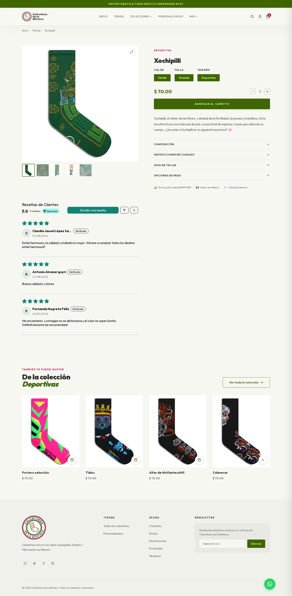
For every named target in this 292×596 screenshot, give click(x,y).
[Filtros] (124, 210)
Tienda (119, 16)
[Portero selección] (50, 431)
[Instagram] (25, 563)
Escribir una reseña (93, 210)
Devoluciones (157, 541)
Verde (162, 78)
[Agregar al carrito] (72, 460)
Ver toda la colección (244, 382)
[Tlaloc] (114, 431)
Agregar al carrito (212, 103)
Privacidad (155, 548)
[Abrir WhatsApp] (269, 584)
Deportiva (209, 78)
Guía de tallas (165, 165)
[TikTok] (34, 563)
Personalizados (171, 16)
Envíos (153, 533)
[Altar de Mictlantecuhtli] (177, 431)
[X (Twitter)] (52, 563)
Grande (184, 78)
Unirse (256, 543)
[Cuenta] (260, 16)
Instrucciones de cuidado (174, 154)
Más (192, 16)
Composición (164, 144)
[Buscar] (252, 16)
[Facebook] (43, 563)
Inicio (103, 16)
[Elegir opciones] (262, 460)
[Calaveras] (241, 431)
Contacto (155, 526)
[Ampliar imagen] (131, 51)
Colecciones (139, 16)
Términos (155, 556)
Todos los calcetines (116, 526)
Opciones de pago (167, 175)
